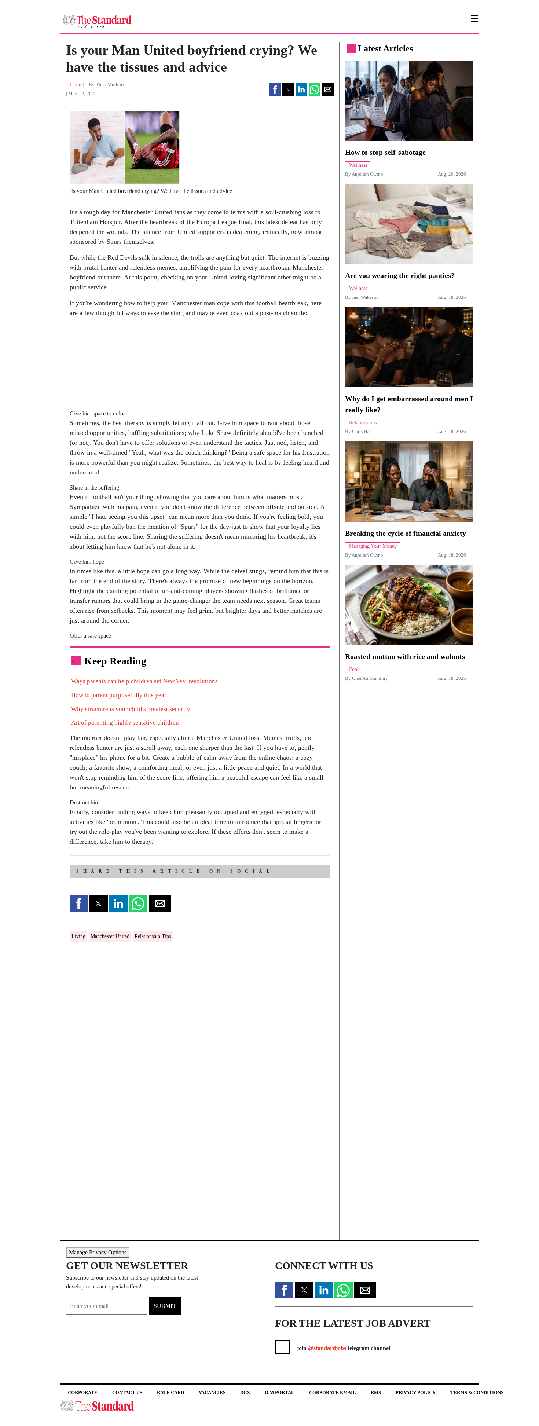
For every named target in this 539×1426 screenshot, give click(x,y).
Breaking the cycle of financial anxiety (405, 533)
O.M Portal (279, 1392)
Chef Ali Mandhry (370, 678)
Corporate (83, 1392)
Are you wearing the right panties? (400, 275)
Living (78, 936)
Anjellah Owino (367, 174)
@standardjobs (326, 1348)
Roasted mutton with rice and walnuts (405, 656)
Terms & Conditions (476, 1392)
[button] (275, 89)
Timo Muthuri (110, 84)
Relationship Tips (153, 936)
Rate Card (170, 1392)
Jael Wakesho (365, 297)
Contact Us (127, 1392)
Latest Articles (385, 48)
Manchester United (110, 936)
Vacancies (212, 1392)
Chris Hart (362, 431)
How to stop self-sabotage (385, 152)
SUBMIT (165, 1306)
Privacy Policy (416, 1392)
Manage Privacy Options (97, 1252)
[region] (185, 369)
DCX (245, 1392)
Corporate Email (332, 1392)
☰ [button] (474, 19)
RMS (376, 1392)
